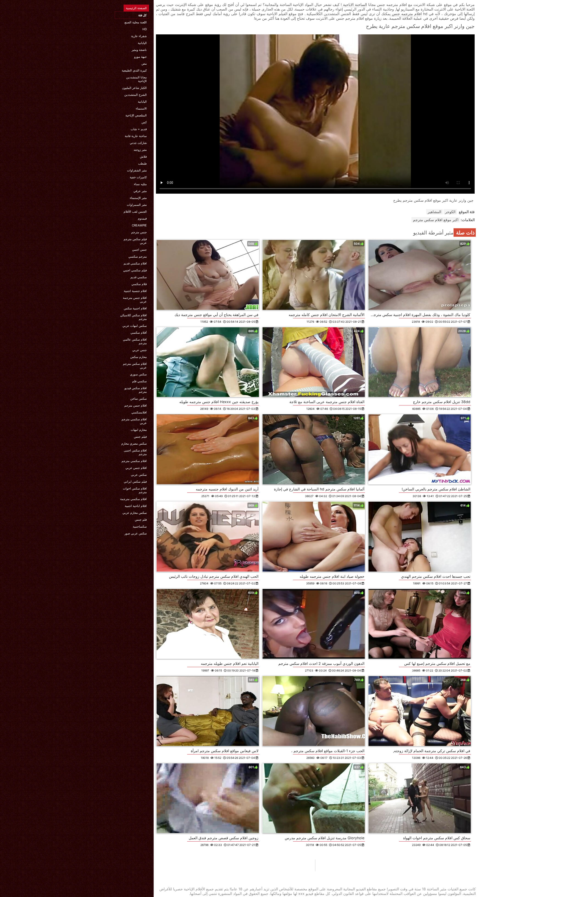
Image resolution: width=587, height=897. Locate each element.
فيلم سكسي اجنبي (135, 270)
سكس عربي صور (136, 533)
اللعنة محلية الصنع (136, 22)
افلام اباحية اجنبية (136, 506)
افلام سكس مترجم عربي (135, 365)
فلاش (143, 156)
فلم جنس (141, 519)
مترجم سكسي (137, 256)
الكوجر (450, 211)
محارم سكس (138, 357)
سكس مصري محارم (134, 443)
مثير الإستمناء (138, 198)
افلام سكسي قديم (135, 263)
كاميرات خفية (138, 177)
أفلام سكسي (138, 332)
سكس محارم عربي (134, 513)
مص (144, 63)
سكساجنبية (140, 526)
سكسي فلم (139, 381)
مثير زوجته (140, 149)
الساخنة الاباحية (354, 4)
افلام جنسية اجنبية (135, 291)
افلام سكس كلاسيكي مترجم (133, 317)
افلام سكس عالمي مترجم (135, 341)
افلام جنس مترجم (135, 405)
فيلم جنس (140, 436)
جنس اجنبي (139, 249)
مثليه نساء (140, 184)
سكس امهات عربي (134, 325)
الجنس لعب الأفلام (135, 211)
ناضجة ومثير (139, 50)
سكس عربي (139, 474)
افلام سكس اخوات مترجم (135, 490)
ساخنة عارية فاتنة (136, 136)
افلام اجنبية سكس (135, 308)
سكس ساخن (138, 398)
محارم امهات (139, 430)
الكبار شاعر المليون (134, 88)
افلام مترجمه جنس (406, 13)
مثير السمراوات (137, 204)
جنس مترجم (139, 232)
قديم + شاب (139, 129)
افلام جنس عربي (136, 468)
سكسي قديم (138, 277)
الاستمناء (141, 108)
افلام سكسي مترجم (134, 461)
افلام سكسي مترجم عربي (134, 421)
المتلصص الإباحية (136, 115)
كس (144, 122)
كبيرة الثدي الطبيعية (134, 70)
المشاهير (434, 211)
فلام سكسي (139, 284)
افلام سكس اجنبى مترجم (135, 452)
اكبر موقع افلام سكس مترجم (435, 219)
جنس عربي (139, 350)
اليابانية (142, 43)
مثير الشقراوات (137, 170)
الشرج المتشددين (135, 94)
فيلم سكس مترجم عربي (135, 241)
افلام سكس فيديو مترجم (136, 389)
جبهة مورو (140, 56)
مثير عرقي (140, 191)
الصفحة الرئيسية (136, 8)
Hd (144, 29)
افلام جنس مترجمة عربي (135, 299)
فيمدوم (142, 218)
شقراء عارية (139, 36)
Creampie (139, 225)
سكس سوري (138, 374)
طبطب (142, 163)
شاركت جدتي (138, 143)
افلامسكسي (139, 412)
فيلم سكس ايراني (135, 481)
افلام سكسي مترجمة (133, 499)
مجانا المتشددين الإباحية (136, 79)
